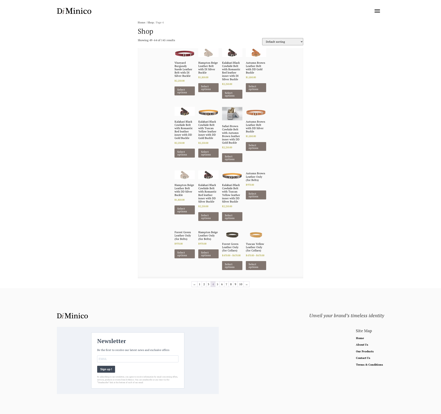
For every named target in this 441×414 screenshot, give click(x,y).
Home (141, 22)
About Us (362, 344)
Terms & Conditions (369, 364)
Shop (150, 22)
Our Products (365, 351)
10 (240, 284)
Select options (182, 91)
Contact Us (363, 358)
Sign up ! (106, 369)
